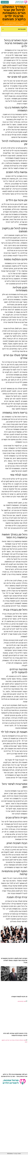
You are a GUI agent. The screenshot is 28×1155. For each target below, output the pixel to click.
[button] (12, 2)
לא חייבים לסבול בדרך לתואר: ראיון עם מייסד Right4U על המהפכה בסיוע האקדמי (15, 1093)
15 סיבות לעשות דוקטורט (19, 996)
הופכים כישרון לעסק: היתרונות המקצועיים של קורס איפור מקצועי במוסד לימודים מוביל (14, 960)
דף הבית (24, 23)
